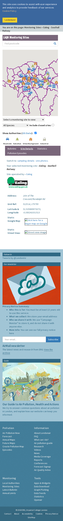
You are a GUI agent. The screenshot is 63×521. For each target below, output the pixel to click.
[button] (36, 64)
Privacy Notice (51, 513)
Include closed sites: (40, 125)
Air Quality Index (42, 469)
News (37, 453)
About (16, 513)
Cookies (39, 513)
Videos (37, 449)
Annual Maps (9, 439)
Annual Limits (9, 493)
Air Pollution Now (11, 433)
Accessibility (27, 513)
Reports (38, 459)
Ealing (29, 174)
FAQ (36, 436)
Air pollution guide (43, 443)
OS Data (27, 133)
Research (39, 446)
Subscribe (53, 339)
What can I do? (41, 439)
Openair (38, 499)
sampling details (25, 160)
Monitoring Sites (11, 486)
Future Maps (9, 443)
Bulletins (12, 148)
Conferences (41, 463)
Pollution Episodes (17, 153)
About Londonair (42, 433)
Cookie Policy (9, 10)
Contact (7, 513)
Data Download (41, 486)
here (11, 333)
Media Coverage (42, 456)
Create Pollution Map (13, 446)
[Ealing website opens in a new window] (17, 181)
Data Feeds (40, 493)
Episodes (7, 449)
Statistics (42, 148)
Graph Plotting (41, 489)
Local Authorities (11, 483)
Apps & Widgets (42, 483)
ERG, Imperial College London (35, 510)
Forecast (7, 436)
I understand (9, 19)
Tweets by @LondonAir (14, 257)
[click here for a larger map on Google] (35, 220)
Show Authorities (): (18, 133)
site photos (42, 160)
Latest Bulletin (10, 489)
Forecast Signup (42, 466)
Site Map (31, 517)
